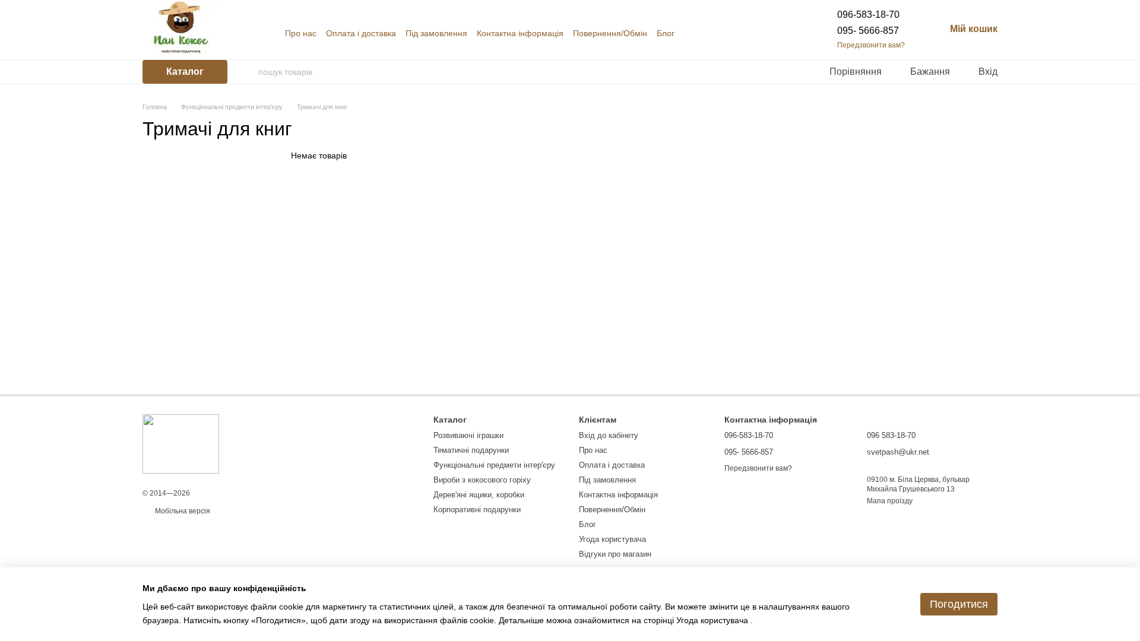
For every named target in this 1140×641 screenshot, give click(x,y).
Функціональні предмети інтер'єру (494, 465)
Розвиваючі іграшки (468, 435)
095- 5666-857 (868, 31)
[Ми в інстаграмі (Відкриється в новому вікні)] (780, 33)
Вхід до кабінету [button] (608, 435)
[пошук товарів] (248, 71)
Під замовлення (436, 33)
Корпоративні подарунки (477, 509)
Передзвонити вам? (871, 45)
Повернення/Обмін (610, 33)
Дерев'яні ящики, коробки (478, 494)
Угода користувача (612, 539)
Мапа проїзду (890, 501)
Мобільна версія (181, 511)
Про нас (300, 33)
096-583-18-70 (868, 14)
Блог (665, 33)
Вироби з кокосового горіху (482, 479)
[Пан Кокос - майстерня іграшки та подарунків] (180, 443)
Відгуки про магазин (615, 554)
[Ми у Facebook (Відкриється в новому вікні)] (766, 33)
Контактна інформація (520, 33)
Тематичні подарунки (471, 450)
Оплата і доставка (361, 33)
